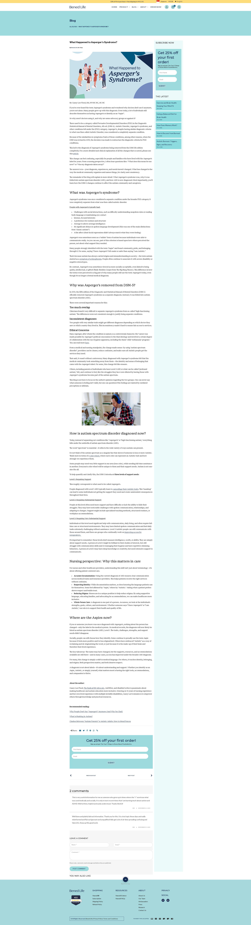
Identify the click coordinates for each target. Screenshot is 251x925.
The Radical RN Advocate (94, 688)
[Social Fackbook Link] (163, 900)
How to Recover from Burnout (168, 134)
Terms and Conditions (110, 919)
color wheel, (95, 456)
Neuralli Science (121, 896)
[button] (124, 7)
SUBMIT (111, 763)
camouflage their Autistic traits (125, 489)
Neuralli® (96, 896)
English (179, 1)
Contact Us (142, 910)
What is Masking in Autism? (81, 716)
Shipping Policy (98, 901)
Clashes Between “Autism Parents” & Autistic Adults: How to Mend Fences (100, 721)
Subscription (97, 898)
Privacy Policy (98, 919)
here (87, 343)
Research (142, 907)
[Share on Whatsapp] (93, 730)
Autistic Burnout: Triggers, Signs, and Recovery (167, 144)
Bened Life (74, 47)
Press (140, 904)
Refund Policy (97, 904)
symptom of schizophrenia (91, 259)
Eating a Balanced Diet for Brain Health (167, 116)
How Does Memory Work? (167, 126)
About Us (142, 896)
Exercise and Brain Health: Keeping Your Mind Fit (167, 105)
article (75, 154)
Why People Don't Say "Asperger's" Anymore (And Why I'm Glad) (96, 712)
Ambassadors (143, 901)
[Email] (80, 730)
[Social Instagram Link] (167, 900)
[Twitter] (84, 730)
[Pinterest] (90, 730)
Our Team (142, 898)
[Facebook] (87, 730)
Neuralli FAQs (120, 898)
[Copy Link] (97, 730)
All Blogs (73, 26)
